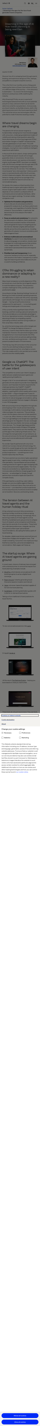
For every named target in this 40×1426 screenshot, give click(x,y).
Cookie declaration (8, 720)
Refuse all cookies (20, 1416)
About (4, 724)
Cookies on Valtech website (11, 715)
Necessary (7, 733)
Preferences (26, 733)
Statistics (7, 738)
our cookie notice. (22, 772)
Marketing (25, 738)
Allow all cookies (20, 1422)
